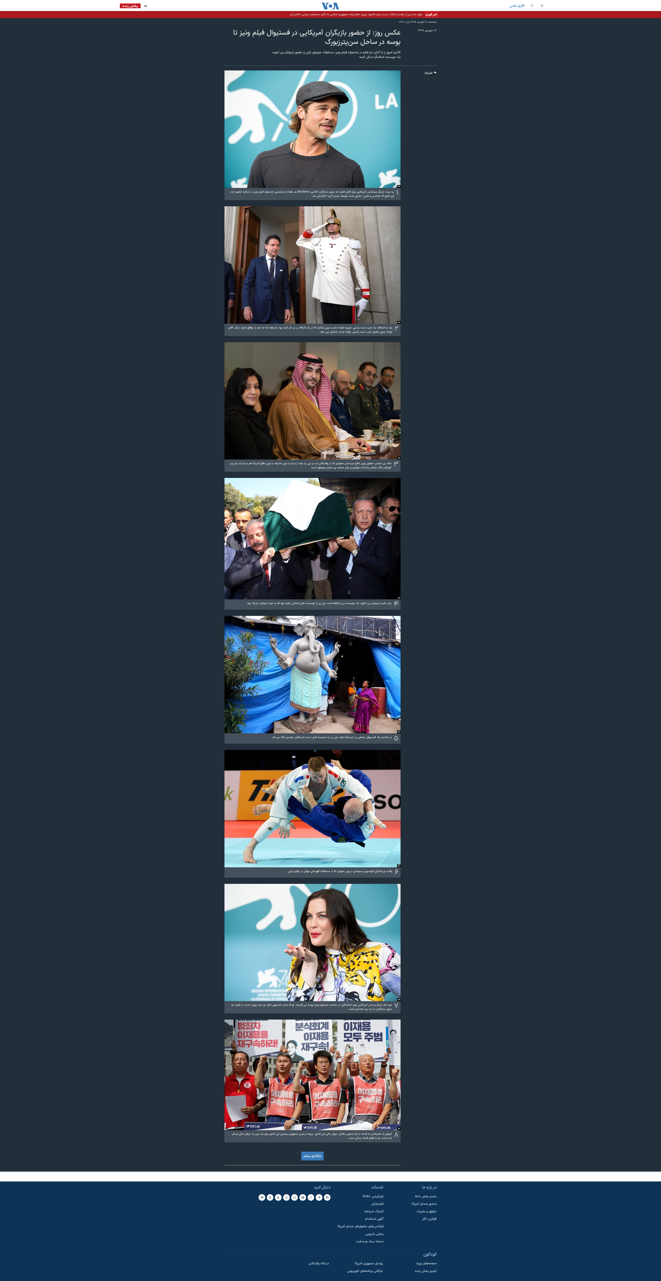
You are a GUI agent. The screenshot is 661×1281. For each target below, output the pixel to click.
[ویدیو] (146, 6)
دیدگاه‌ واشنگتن (319, 1263)
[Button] (430, 74)
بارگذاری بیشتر (312, 1156)
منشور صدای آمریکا (424, 1204)
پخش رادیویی (374, 1234)
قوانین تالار (429, 1219)
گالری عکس (517, 6)
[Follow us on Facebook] (327, 1197)
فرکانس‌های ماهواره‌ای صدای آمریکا (361, 1226)
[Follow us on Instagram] (294, 1197)
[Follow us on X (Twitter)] (311, 1197)
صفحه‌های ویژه (426, 1263)
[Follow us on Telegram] (319, 1197)
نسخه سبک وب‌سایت (370, 1241)
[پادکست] (270, 1197)
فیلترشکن (377, 1204)
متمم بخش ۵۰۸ (426, 1196)
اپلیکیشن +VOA (373, 1196)
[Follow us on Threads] (286, 1197)
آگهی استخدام (374, 1219)
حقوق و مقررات (427, 1211)
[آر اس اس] (278, 1197)
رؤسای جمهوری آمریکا (369, 1263)
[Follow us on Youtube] (302, 1197)
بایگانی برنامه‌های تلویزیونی (365, 1271)
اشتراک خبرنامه (374, 1211)
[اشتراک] (262, 1197)
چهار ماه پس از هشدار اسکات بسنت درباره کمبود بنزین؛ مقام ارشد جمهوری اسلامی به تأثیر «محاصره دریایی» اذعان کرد (356, 14)
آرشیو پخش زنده (426, 1271)
